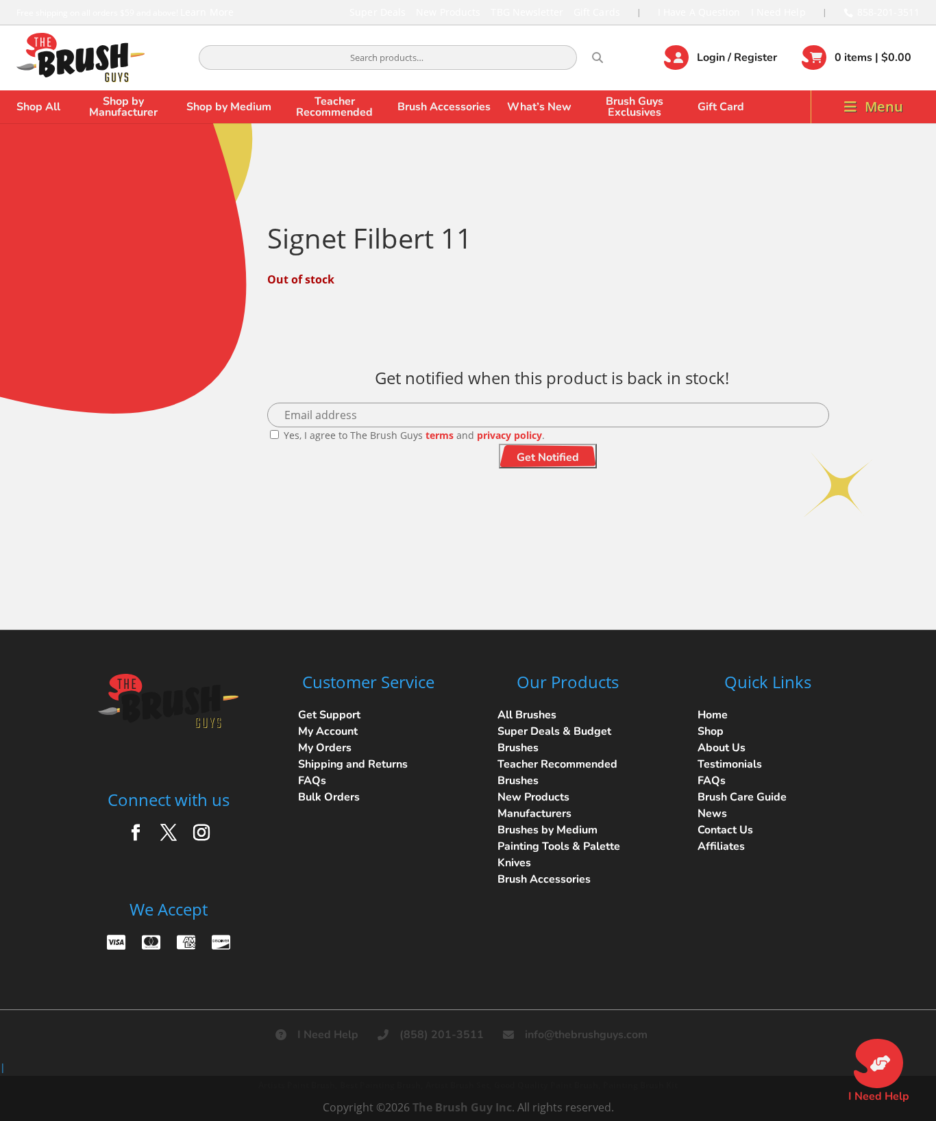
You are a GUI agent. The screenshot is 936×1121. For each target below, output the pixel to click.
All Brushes (526, 714)
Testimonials (730, 764)
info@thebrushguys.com (586, 1034)
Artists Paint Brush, (297, 1085)
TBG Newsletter (527, 11)
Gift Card (721, 106)
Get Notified (548, 457)
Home (713, 714)
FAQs (312, 780)
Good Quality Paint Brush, (547, 1085)
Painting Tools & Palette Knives (558, 854)
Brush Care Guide (742, 797)
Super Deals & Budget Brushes (554, 739)
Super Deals (377, 11)
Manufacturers (534, 813)
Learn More (207, 11)
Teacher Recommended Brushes (557, 772)
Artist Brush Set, (458, 1085)
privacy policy (509, 435)
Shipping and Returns (353, 764)
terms (440, 435)
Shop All (38, 106)
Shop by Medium (228, 106)
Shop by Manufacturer (123, 107)
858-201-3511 (888, 11)
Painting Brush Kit (640, 1085)
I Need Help (778, 11)
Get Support (329, 714)
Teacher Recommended (334, 107)
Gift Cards (597, 11)
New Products (448, 11)
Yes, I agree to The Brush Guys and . (413, 435)
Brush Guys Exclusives (634, 107)
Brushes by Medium (547, 829)
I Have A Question (699, 11)
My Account (328, 731)
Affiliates (721, 846)
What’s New (539, 106)
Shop (711, 731)
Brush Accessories (444, 106)
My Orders (325, 747)
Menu (884, 106)
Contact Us (725, 829)
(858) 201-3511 (441, 1034)
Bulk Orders (329, 797)
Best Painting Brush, (381, 1085)
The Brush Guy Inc (462, 1107)
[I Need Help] (878, 1063)
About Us (722, 747)
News (712, 813)
